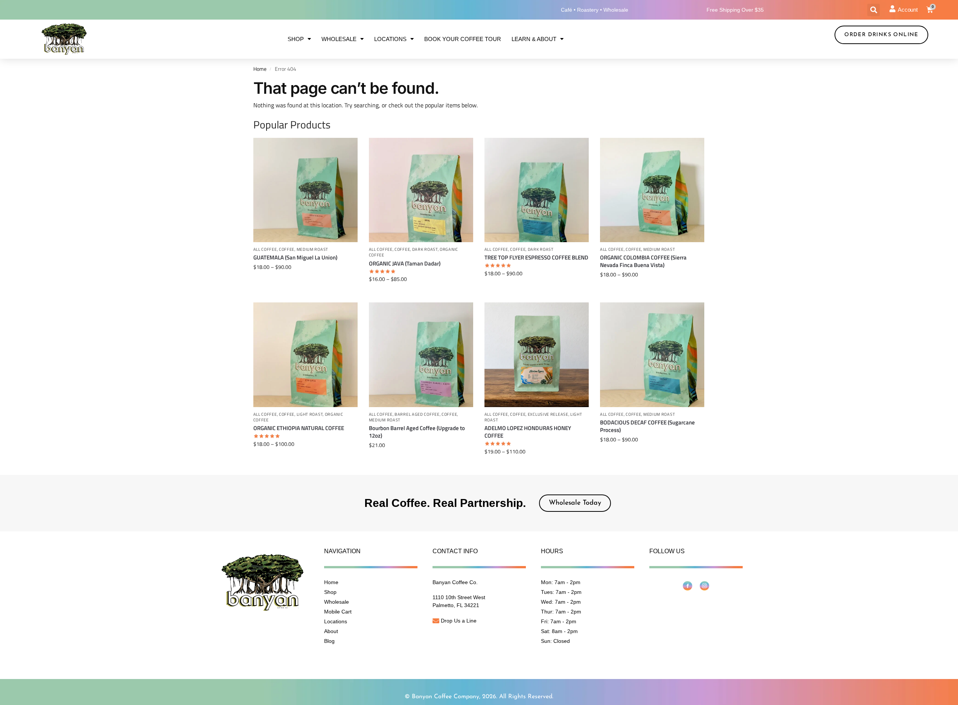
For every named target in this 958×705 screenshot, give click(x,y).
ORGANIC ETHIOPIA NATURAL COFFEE (298, 428)
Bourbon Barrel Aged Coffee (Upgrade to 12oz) (417, 431)
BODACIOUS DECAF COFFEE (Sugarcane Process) (647, 426)
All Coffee (265, 249)
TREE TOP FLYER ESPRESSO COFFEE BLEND (536, 257)
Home (260, 69)
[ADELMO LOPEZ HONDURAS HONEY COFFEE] (536, 354)
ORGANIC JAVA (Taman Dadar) (404, 263)
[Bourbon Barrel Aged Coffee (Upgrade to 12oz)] (421, 354)
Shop (296, 39)
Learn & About (534, 39)
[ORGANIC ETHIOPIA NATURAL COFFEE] (305, 354)
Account (907, 9)
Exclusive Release (548, 414)
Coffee (286, 249)
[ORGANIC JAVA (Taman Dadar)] (421, 190)
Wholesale (338, 39)
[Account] (892, 8)
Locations (390, 39)
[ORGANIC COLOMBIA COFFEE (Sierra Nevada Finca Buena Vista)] (652, 190)
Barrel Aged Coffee (417, 414)
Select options (305, 283)
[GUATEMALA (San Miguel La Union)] (305, 190)
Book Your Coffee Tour (462, 39)
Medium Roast (312, 249)
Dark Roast (425, 249)
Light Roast (310, 414)
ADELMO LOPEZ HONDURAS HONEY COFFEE (527, 431)
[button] (873, 10)
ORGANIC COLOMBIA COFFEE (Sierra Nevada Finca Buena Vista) (643, 261)
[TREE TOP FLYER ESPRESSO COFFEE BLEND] (536, 190)
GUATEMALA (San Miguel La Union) (295, 257)
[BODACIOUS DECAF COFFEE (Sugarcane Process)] (652, 354)
